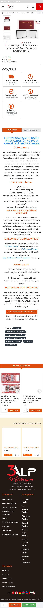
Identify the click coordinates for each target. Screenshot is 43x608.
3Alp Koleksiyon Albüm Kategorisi (16, 258)
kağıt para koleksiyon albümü (15, 338)
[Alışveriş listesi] (27, 6)
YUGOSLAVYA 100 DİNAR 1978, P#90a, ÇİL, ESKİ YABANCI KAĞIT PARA (31, 447)
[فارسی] (33, 592)
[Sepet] (39, 6)
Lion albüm (16, 328)
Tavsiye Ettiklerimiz (21, 366)
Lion (9, 59)
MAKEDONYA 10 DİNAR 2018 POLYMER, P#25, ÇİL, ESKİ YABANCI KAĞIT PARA (12, 447)
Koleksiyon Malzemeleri (13, 13)
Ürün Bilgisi (12, 130)
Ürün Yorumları (31, 130)
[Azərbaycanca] (23, 592)
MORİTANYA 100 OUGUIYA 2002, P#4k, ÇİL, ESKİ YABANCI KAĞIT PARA (32, 399)
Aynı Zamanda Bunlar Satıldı (27, 423)
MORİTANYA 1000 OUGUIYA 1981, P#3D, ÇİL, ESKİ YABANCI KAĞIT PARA (10, 399)
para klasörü (28, 341)
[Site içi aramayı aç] (33, 6)
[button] (14, 29)
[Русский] (26, 592)
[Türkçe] (13, 592)
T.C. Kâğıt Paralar (11, 246)
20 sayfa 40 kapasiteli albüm (15, 335)
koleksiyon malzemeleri (13, 341)
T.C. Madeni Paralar (30, 249)
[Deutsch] (20, 592)
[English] (16, 592)
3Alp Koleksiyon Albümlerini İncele (21, 312)
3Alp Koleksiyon (11, 345)
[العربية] (30, 592)
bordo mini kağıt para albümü (15, 331)
